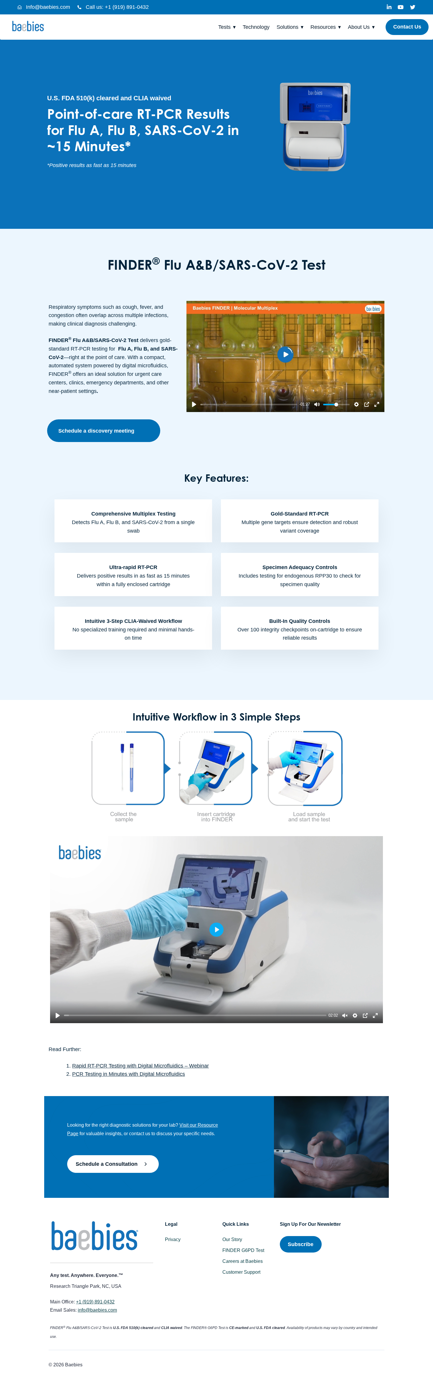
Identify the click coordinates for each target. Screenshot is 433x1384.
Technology (256, 27)
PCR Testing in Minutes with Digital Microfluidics (128, 1074)
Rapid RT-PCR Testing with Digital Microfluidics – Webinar (140, 1066)
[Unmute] (345, 1015)
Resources (323, 27)
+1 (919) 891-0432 (95, 1301)
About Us (359, 27)
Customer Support (241, 1272)
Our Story (232, 1239)
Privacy (173, 1239)
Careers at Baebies (242, 1261)
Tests (224, 27)
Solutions (287, 27)
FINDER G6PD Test (243, 1250)
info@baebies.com (97, 1310)
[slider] (248, 404)
